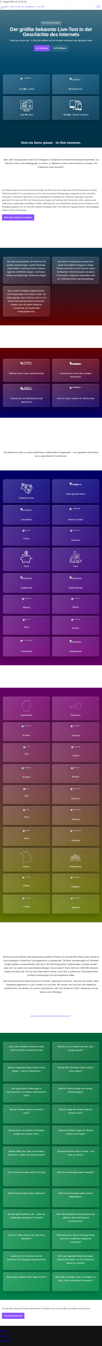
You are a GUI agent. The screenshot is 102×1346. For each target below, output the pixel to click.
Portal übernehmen (13, 1316)
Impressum (5, 1336)
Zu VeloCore (42, 48)
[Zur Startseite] (23, 6)
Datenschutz (5, 1341)
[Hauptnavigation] (97, 6)
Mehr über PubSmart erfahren (18, 217)
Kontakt (3, 1331)
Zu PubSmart (59, 48)
